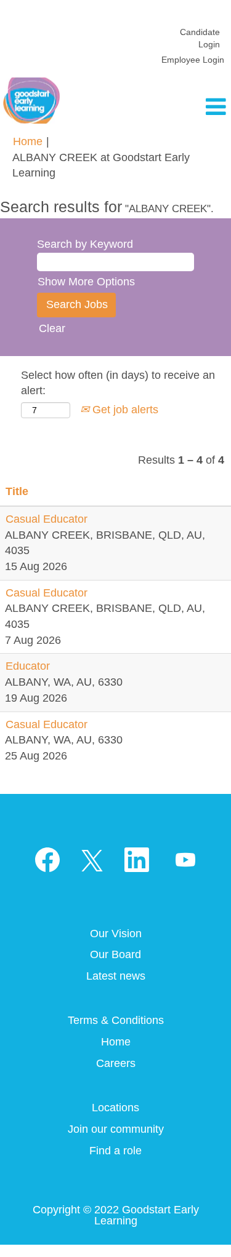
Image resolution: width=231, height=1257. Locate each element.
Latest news (115, 976)
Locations (115, 1107)
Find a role (115, 1150)
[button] (192, 107)
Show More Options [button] (86, 282)
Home (28, 141)
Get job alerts (123, 409)
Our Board (115, 954)
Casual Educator (46, 519)
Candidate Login (200, 38)
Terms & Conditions (116, 1020)
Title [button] (17, 491)
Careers (116, 1063)
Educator (28, 666)
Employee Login (192, 60)
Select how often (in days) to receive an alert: (118, 383)
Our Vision (116, 933)
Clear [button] (52, 328)
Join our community (116, 1129)
